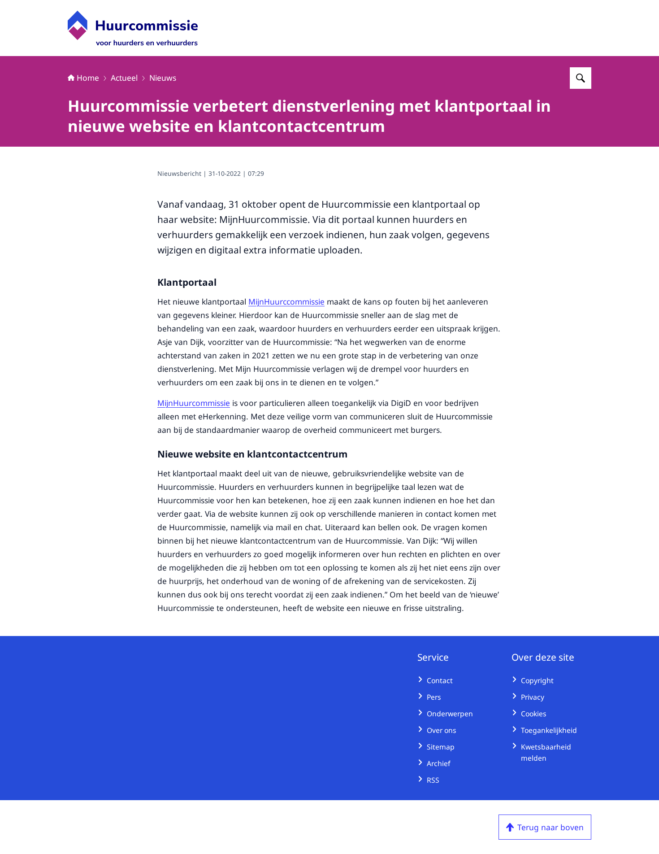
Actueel (124, 77)
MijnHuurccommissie (286, 301)
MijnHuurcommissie (193, 402)
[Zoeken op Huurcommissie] (580, 78)
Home (88, 77)
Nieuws (162, 77)
